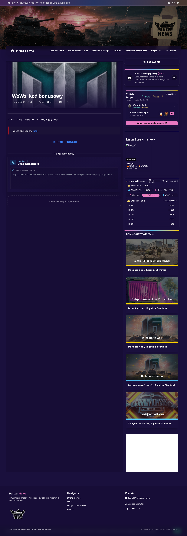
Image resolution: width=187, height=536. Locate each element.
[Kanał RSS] (169, 2)
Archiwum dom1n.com (136, 50)
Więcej (154, 50)
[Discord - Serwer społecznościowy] (178, 2)
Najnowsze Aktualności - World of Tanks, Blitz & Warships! (40, 2)
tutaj (35, 130)
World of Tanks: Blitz (78, 50)
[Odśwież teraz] (167, 181)
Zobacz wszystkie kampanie (150, 123)
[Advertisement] (152, 453)
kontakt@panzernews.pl (139, 498)
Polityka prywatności (76, 505)
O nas (70, 501)
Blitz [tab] (135, 195)
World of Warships (100, 50)
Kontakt (70, 509)
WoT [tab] (152, 195)
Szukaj (173, 50)
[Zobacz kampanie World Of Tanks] (174, 106)
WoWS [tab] (169, 195)
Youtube (117, 50)
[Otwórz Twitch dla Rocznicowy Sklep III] (172, 113)
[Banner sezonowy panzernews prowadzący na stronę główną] (93, 27)
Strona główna (25, 50)
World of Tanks (57, 50)
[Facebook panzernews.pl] (173, 2)
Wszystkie (170, 94)
